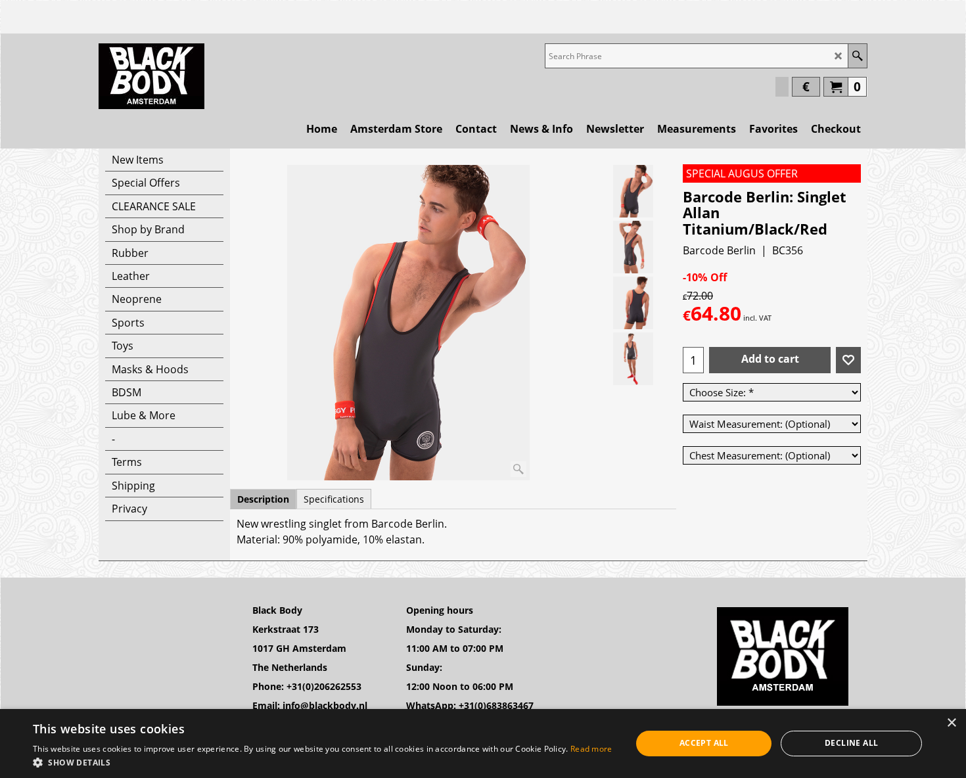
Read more (591, 748)
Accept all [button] (704, 742)
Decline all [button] (851, 742)
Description (263, 499)
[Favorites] (848, 360)
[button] (322, 762)
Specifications (334, 499)
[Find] (857, 56)
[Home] (151, 76)
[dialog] (483, 743)
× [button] (951, 723)
